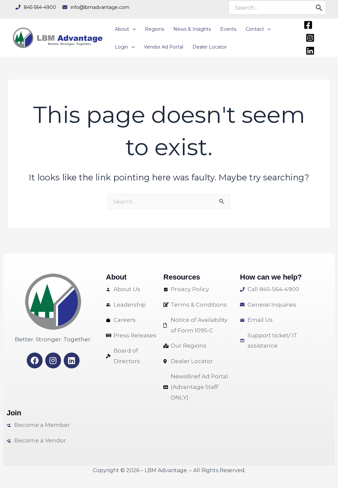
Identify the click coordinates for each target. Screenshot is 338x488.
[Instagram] (310, 37)
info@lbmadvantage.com (100, 7)
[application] (132, 29)
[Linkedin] (310, 50)
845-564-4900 (40, 7)
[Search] (319, 7)
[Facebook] (308, 24)
